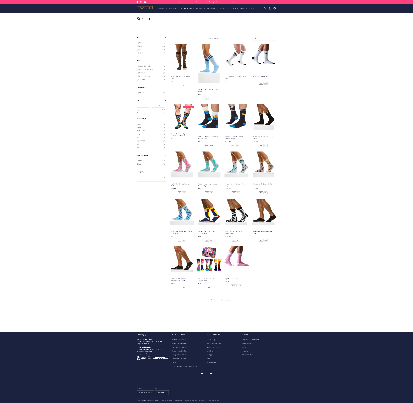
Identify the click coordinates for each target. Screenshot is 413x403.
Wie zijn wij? (211, 340)
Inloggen (210, 355)
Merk (138, 61)
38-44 (209, 287)
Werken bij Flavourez (214, 347)
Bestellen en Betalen (179, 340)
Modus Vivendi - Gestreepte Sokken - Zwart (234, 232)
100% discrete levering (179, 347)
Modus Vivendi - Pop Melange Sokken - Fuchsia (180, 185)
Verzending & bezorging (180, 343)
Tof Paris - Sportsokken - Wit (261, 76)
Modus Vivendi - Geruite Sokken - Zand (263, 185)
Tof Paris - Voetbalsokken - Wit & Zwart (235, 77)
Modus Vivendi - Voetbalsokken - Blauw (208, 90)
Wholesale (210, 351)
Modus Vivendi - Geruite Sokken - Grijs (235, 185)
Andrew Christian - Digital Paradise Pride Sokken (179, 135)
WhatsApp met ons (143, 354)
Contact (174, 362)
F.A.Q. (244, 347)
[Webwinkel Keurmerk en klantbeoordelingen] (141, 358)
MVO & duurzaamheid (214, 343)
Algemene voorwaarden (250, 340)
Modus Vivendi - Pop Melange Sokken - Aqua (207, 185)
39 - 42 (233, 285)
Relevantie (258, 38)
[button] (162, 8)
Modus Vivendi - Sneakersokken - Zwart (263, 232)
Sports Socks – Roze (231, 279)
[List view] (174, 38)
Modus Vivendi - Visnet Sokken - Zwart (181, 77)
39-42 (206, 145)
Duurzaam (140, 172)
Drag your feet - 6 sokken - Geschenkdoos (206, 279)
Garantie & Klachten (179, 359)
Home (209, 359)
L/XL (184, 85)
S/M (179, 85)
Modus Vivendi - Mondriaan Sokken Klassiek (206, 232)
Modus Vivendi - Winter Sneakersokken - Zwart (178, 279)
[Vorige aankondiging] (179, 2)
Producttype (141, 87)
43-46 (211, 145)
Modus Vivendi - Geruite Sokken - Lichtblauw (181, 232)
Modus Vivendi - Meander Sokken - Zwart (263, 137)
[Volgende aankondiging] (233, 2)
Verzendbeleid (203, 400)
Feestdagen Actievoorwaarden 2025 (184, 366)
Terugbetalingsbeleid (179, 355)
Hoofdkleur (141, 119)
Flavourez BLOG (212, 362)
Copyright (245, 351)
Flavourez (143, 400)
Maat (138, 38)
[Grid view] (170, 38)
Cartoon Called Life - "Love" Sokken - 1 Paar (234, 137)
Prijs (138, 101)
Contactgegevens (214, 400)
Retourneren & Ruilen (179, 351)
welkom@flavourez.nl (144, 352)
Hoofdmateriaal (143, 155)
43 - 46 (239, 285)
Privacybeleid (247, 343)
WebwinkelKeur (247, 355)
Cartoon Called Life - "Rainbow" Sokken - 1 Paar (208, 137)
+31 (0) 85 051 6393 (143, 344)
